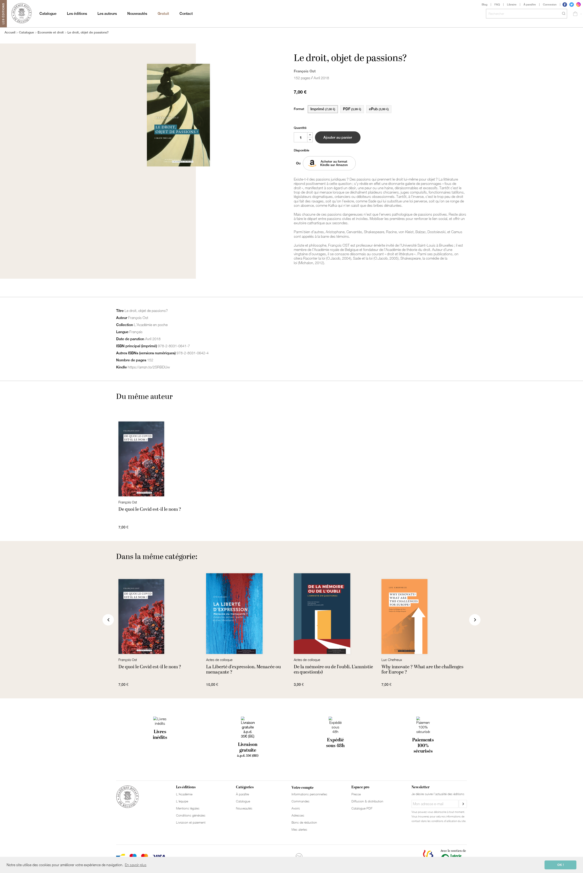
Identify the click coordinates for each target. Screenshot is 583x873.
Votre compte (303, 787)
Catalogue (47, 13)
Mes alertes (299, 829)
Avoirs (296, 808)
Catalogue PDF (362, 808)
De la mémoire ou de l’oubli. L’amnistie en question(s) (333, 669)
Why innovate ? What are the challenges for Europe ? (422, 669)
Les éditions (77, 13)
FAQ (497, 4)
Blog (484, 4)
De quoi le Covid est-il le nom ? (149, 509)
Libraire (512, 4)
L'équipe (182, 801)
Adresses (298, 815)
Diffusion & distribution (367, 801)
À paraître (530, 4)
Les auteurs (107, 13)
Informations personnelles (309, 794)
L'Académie (184, 794)
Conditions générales (190, 815)
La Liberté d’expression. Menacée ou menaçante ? (243, 669)
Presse (356, 794)
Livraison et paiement (190, 822)
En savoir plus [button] (135, 865)
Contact (186, 13)
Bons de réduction (304, 822)
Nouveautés (137, 13)
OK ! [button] (560, 865)
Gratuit (163, 13)
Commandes (300, 801)
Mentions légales (187, 808)
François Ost (305, 71)
